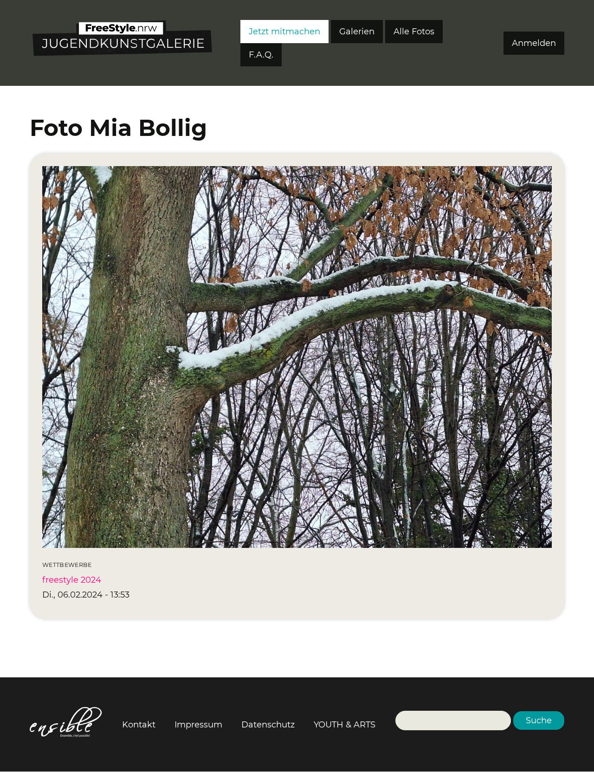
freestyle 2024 (71, 580)
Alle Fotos (414, 31)
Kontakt (138, 725)
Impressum (198, 725)
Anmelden (534, 43)
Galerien (356, 31)
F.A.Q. (261, 55)
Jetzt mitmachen (284, 31)
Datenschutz (268, 725)
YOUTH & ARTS (344, 725)
